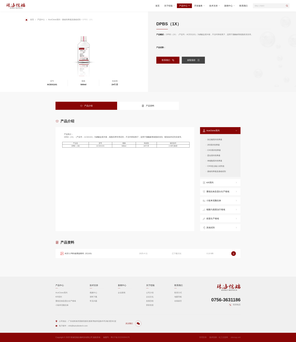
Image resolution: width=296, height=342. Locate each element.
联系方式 (178, 293)
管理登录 (203, 337)
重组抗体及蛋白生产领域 (217, 191)
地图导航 (178, 297)
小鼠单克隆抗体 (213, 200)
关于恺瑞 (168, 6)
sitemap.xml (235, 337)
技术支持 (213, 6)
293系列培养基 (213, 145)
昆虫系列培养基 (213, 155)
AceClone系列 (54, 20)
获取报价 (191, 60)
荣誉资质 (150, 305)
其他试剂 (210, 227)
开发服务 (198, 6)
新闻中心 (228, 6)
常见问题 (93, 301)
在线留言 (178, 301)
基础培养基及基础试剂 (71, 20)
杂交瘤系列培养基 (214, 140)
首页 (157, 6)
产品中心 (183, 6)
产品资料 (150, 106)
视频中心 (93, 293)
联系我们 (243, 6)
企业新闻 (121, 293)
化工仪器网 (223, 337)
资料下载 (93, 297)
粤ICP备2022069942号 (120, 337)
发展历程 (150, 301)
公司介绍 (150, 293)
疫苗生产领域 (212, 218)
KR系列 (209, 182)
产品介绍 (88, 106)
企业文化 (150, 297)
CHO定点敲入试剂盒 (215, 166)
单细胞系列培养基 (214, 161)
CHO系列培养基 (214, 150)
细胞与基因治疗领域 (215, 209)
